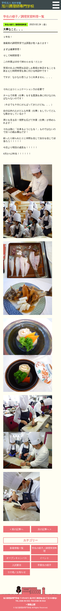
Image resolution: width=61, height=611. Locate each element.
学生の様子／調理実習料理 (44, 549)
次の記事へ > (44, 529)
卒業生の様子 (44, 565)
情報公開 (31, 604)
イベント (44, 558)
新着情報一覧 (16, 548)
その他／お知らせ (16, 572)
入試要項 (16, 565)
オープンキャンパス (16, 558)
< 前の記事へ (16, 529)
